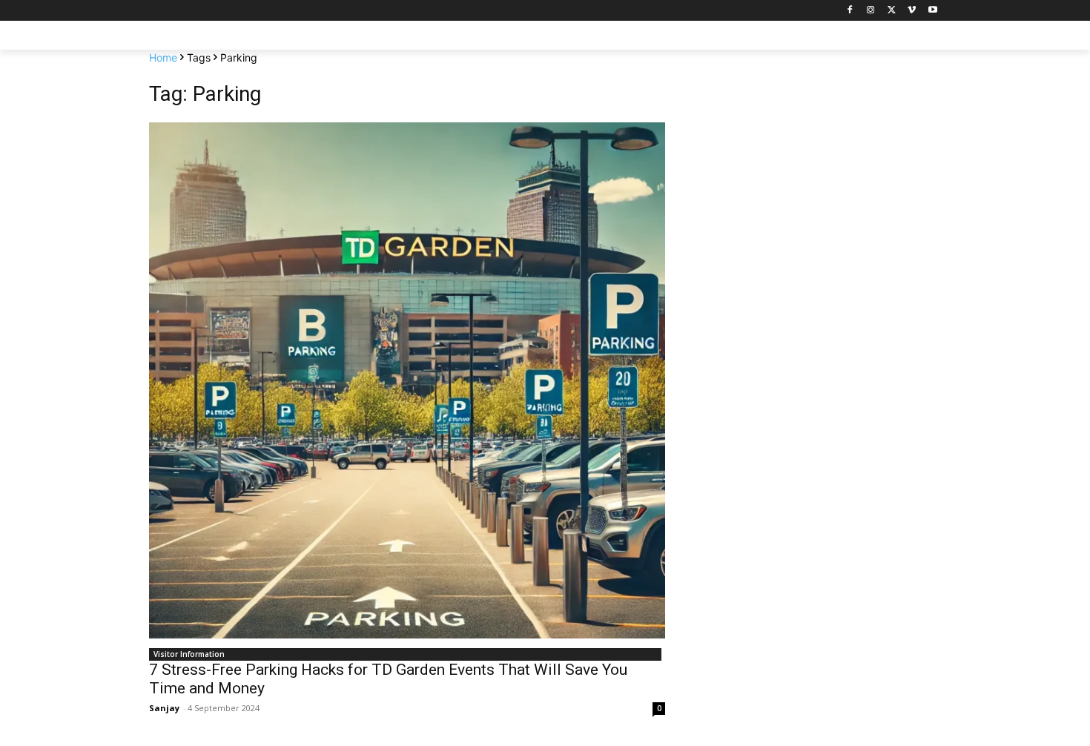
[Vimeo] (911, 10)
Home (163, 57)
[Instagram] (870, 10)
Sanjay (164, 707)
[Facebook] (850, 10)
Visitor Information (189, 654)
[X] (891, 10)
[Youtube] (932, 10)
